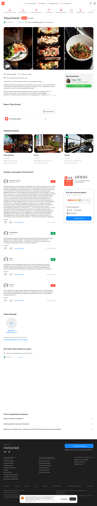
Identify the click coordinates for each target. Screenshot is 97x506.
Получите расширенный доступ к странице (16, 339)
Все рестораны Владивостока (11, 479)
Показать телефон (80, 85)
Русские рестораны (44, 467)
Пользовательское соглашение (11, 492)
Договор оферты (57, 486)
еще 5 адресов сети (48, 22)
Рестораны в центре (9, 461)
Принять (72, 499)
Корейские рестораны (44, 472)
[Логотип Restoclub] (3, 3)
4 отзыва (30, 18)
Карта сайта (90, 486)
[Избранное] (90, 3)
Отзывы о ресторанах (79, 462)
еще (54, 95)
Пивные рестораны (8, 463)
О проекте (6, 486)
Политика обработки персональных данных (14, 490)
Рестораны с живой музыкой (11, 474)
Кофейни (6, 470)
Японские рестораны (44, 470)
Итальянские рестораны (45, 465)
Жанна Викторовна (14, 180)
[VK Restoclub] (5, 452)
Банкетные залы (8, 472)
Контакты (27, 486)
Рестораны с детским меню (10, 476)
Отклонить (64, 499)
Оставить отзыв (78, 218)
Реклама (16, 486)
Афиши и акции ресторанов (81, 459)
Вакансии (45, 486)
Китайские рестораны (44, 461)
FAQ (36, 486)
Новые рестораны (8, 465)
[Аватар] (95, 3)
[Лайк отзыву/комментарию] (5, 222)
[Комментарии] (11, 222)
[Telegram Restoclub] (9, 452)
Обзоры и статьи (78, 464)
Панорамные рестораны (10, 467)
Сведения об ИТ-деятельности (74, 486)
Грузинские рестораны (44, 463)
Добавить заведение (80, 446)
